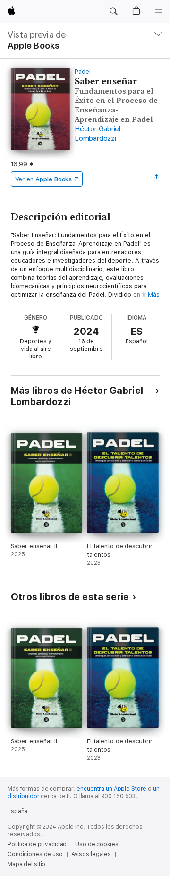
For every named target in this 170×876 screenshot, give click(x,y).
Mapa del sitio (26, 864)
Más (154, 294)
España (17, 811)
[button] (113, 11)
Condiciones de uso (35, 854)
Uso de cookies (96, 844)
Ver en (43, 179)
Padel (83, 71)
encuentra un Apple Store (111, 788)
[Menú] (158, 11)
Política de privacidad (37, 844)
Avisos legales (91, 854)
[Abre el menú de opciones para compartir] (156, 179)
